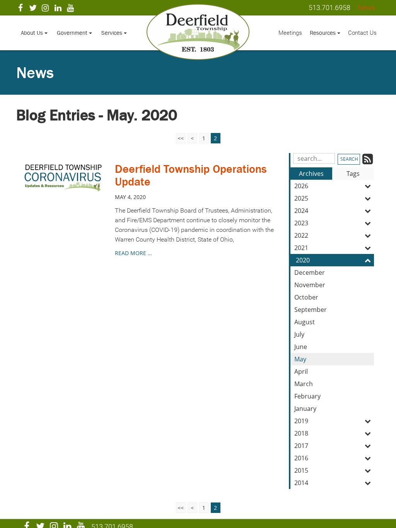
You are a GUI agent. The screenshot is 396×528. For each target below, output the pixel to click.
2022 (301, 235)
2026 (301, 186)
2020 (303, 260)
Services (112, 32)
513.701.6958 (329, 7)
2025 (301, 198)
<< (181, 138)
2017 (301, 445)
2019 (301, 421)
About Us (32, 32)
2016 (301, 458)
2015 (301, 470)
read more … (133, 253)
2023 (301, 223)
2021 (301, 248)
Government (73, 32)
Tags (353, 173)
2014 (301, 483)
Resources (323, 32)
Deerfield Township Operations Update (191, 175)
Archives (311, 173)
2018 (301, 433)
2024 (301, 210)
